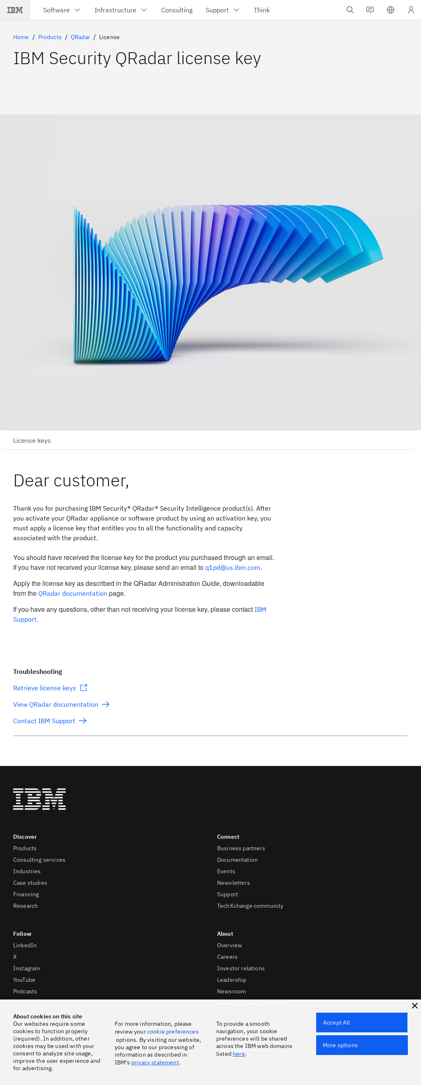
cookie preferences (173, 1031)
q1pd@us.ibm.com (232, 567)
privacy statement (155, 1062)
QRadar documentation (72, 593)
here (239, 1053)
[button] (390, 10)
